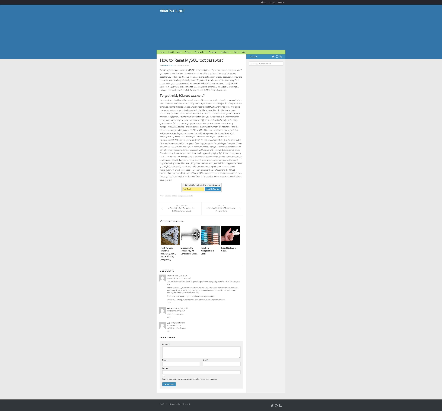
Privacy (281, 2)
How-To (168, 196)
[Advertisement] (233, 28)
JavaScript (225, 52)
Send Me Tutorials (212, 189)
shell (190, 196)
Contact (272, 2)
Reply (168, 303)
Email (205, 360)
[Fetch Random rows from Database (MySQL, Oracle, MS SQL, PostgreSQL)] (170, 235)
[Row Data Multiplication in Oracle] (210, 235)
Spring (187, 52)
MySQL (174, 196)
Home (162, 52)
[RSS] (280, 56)
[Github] (277, 56)
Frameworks (199, 52)
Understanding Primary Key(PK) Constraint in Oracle (189, 251)
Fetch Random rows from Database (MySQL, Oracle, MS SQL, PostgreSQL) (168, 254)
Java (178, 52)
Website (165, 368)
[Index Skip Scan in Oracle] (230, 235)
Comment (166, 344)
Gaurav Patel (167, 66)
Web (235, 52)
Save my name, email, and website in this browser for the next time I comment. (189, 379)
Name (164, 360)
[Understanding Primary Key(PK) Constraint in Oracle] (190, 235)
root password (183, 196)
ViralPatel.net (172, 11)
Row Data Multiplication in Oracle (207, 251)
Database (212, 52)
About (263, 2)
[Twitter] (273, 56)
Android (171, 52)
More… (244, 52)
